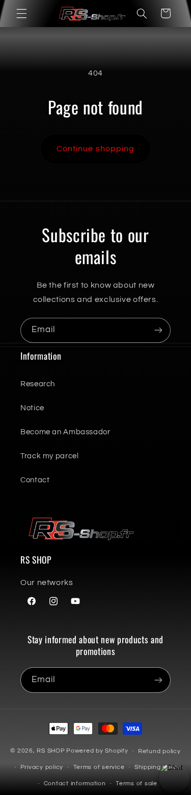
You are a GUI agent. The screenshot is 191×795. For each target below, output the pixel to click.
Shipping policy (157, 767)
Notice (32, 408)
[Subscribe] (158, 330)
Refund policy (159, 751)
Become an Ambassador (65, 432)
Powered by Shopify (97, 751)
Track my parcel (49, 456)
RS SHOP (51, 751)
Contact (34, 480)
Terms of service (99, 767)
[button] (21, 13)
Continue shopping (95, 149)
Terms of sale (136, 783)
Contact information (75, 783)
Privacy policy (41, 767)
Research (37, 384)
